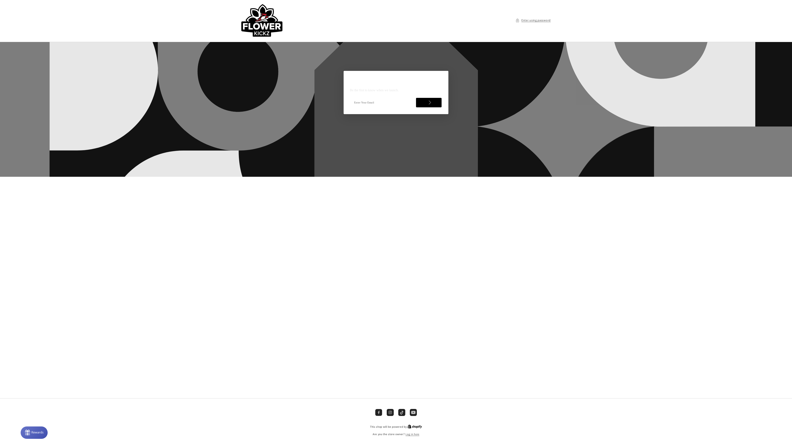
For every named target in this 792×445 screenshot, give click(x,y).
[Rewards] (34, 432)
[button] (533, 20)
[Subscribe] (429, 102)
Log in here (412, 434)
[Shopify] (415, 427)
